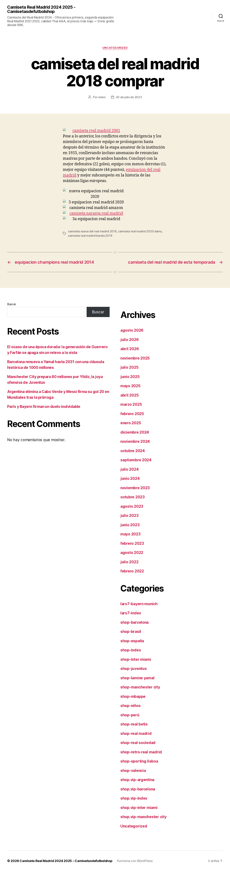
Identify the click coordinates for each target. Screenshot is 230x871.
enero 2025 (130, 423)
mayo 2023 (130, 534)
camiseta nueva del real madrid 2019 (92, 231)
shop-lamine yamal (137, 678)
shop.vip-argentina (137, 779)
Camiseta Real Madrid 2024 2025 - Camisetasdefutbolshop (41, 9)
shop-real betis (134, 724)
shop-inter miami (135, 659)
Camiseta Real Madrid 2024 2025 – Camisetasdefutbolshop (66, 861)
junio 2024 (130, 478)
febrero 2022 (132, 571)
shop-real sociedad (137, 742)
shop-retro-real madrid (141, 752)
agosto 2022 (131, 552)
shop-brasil (130, 631)
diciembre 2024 (134, 432)
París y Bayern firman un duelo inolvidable (43, 406)
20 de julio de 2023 (129, 97)
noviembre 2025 (135, 358)
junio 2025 (129, 376)
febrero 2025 (132, 413)
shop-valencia (133, 770)
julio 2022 (129, 562)
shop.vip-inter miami (139, 807)
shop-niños (130, 705)
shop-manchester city (140, 687)
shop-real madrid (136, 733)
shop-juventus (133, 668)
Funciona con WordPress (135, 861)
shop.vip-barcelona (137, 789)
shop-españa (132, 641)
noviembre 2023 (135, 488)
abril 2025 (129, 395)
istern (101, 97)
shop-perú (129, 715)
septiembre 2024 (135, 460)
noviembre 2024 (135, 441)
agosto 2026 (131, 330)
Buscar (11, 304)
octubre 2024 (132, 451)
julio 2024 (129, 469)
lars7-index (130, 613)
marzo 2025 (131, 404)
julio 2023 (129, 515)
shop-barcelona (134, 622)
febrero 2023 (132, 543)
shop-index (130, 650)
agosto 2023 (131, 506)
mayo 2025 (130, 386)
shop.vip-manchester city (143, 817)
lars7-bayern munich (139, 604)
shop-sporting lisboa (139, 761)
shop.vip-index (133, 798)
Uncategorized (115, 47)
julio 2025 (129, 367)
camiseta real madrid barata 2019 (90, 235)
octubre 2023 (132, 497)
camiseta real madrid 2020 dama (140, 231)
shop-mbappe (133, 696)
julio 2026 (129, 339)
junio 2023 (129, 525)
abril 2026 (129, 349)
